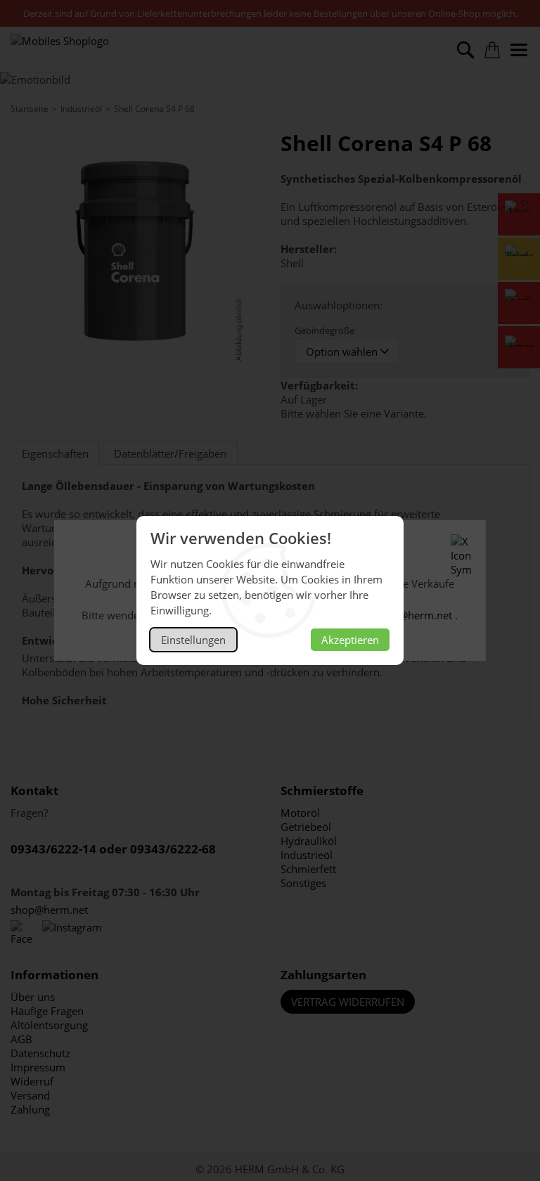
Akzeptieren (350, 640)
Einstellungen (193, 640)
